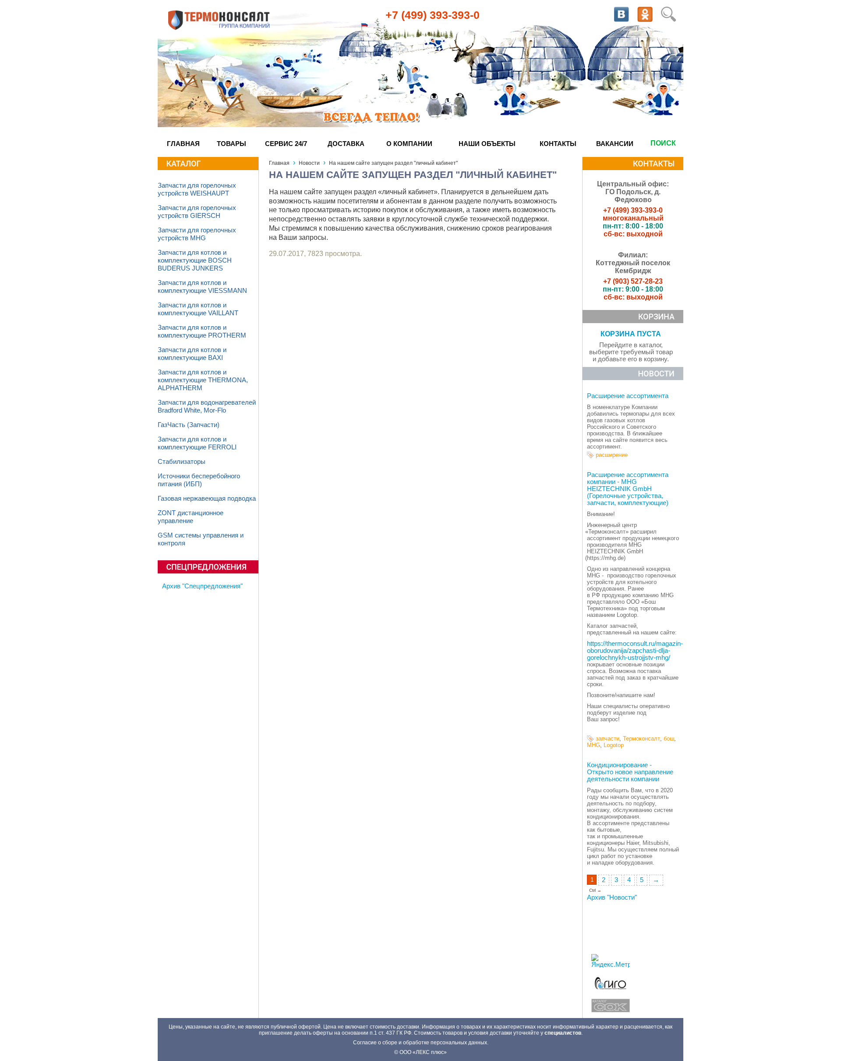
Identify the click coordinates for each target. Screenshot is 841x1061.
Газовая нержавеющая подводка (207, 498)
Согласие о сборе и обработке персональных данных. (420, 1043)
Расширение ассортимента (627, 395)
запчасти (607, 738)
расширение (612, 455)
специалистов (562, 1033)
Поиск (663, 143)
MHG (593, 745)
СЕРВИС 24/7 (286, 143)
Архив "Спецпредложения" (202, 586)
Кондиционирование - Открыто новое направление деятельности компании (630, 772)
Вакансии (614, 143)
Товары (231, 143)
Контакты (558, 143)
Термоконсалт (641, 738)
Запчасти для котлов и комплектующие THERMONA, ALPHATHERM (203, 380)
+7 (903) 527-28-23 (633, 281)
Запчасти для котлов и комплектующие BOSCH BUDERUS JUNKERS (195, 260)
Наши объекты (487, 143)
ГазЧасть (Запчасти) (188, 424)
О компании (409, 143)
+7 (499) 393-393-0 (432, 15)
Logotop (614, 745)
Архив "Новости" (612, 897)
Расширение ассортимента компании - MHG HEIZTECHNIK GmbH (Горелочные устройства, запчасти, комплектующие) (627, 488)
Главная (183, 143)
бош (669, 738)
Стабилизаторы (181, 461)
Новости (309, 163)
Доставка (346, 143)
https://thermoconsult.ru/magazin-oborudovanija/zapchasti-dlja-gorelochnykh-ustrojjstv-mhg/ (635, 650)
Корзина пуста (631, 334)
